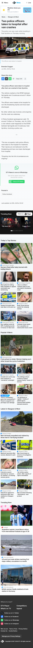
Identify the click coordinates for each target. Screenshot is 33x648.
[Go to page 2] (13, 230)
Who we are (4, 629)
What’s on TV (6, 608)
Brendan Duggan (7, 66)
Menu (6, 3)
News (3, 17)
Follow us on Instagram (11, 623)
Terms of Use (13, 629)
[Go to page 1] (12, 230)
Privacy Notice (23, 629)
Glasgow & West (13, 17)
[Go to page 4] (16, 230)
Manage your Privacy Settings (11, 636)
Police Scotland (7, 194)
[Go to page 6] (19, 230)
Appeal (19, 608)
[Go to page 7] (20, 230)
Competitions (22, 606)
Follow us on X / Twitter (11, 613)
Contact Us (4, 631)
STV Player (5, 606)
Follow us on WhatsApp (11, 620)
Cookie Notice (13, 631)
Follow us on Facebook (11, 616)
